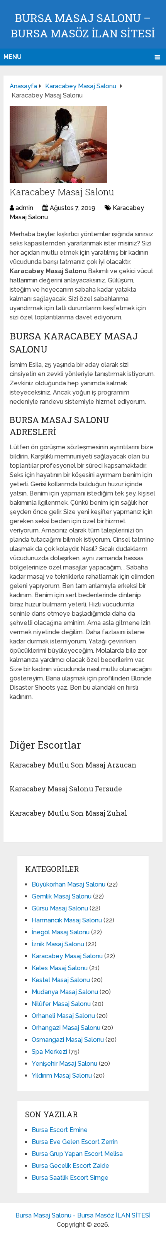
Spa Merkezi (49, 1051)
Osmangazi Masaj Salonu (68, 1039)
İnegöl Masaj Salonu (61, 932)
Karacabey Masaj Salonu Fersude (66, 788)
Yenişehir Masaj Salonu (64, 1063)
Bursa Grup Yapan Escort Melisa (77, 1153)
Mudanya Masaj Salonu (65, 992)
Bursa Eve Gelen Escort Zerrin (75, 1141)
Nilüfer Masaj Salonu (61, 1004)
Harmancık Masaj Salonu (67, 920)
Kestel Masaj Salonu (61, 980)
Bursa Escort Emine (60, 1130)
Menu (12, 56)
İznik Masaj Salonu (58, 944)
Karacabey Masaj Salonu (67, 956)
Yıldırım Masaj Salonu (62, 1075)
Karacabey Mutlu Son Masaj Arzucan (73, 764)
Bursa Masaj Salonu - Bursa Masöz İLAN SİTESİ (83, 1215)
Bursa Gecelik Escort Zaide (70, 1165)
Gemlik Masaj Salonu (61, 896)
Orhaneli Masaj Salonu (63, 1015)
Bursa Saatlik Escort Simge (70, 1177)
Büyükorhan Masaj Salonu (68, 884)
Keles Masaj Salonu (60, 968)
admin (24, 208)
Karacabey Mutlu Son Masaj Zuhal (68, 813)
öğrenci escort (33, 713)
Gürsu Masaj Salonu (60, 908)
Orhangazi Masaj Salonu (66, 1027)
